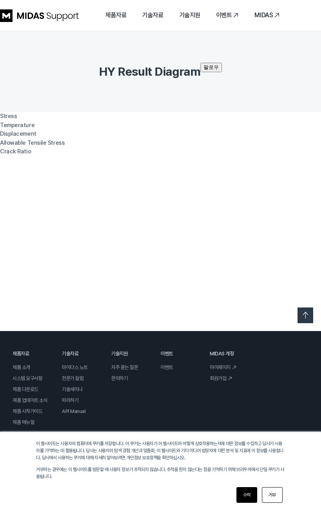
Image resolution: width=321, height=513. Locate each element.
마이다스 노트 (75, 367)
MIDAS (263, 15)
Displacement (18, 133)
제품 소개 (21, 367)
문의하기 (119, 378)
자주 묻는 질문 (124, 367)
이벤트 (224, 15)
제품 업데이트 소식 (30, 400)
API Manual (74, 411)
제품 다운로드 (25, 389)
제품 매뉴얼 (23, 422)
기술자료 (152, 15)
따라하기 (70, 400)
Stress (8, 116)
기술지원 (189, 15)
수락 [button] (247, 495)
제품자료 (115, 15)
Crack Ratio (15, 151)
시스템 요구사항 (27, 378)
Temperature (17, 125)
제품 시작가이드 (27, 411)
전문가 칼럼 (72, 378)
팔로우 (211, 67)
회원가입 (218, 378)
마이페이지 (220, 367)
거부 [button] (272, 495)
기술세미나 (72, 389)
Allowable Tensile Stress (32, 142)
